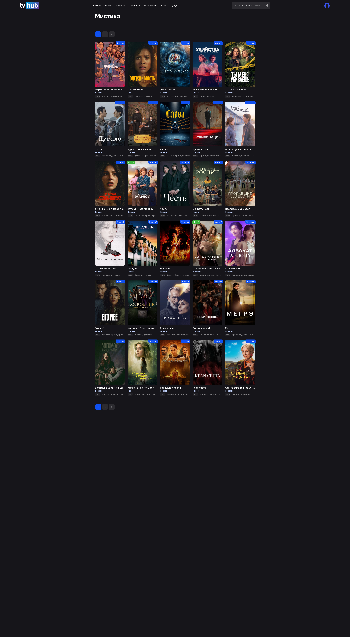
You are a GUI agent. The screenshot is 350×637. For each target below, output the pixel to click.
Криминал (236, 96)
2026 (98, 96)
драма (246, 96)
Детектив (139, 215)
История (204, 394)
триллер (148, 96)
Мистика (139, 96)
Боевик (170, 156)
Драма (105, 96)
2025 (195, 275)
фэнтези (179, 96)
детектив (139, 156)
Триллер (204, 215)
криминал (114, 96)
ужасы (112, 215)
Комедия (236, 156)
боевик (178, 275)
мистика (123, 96)
